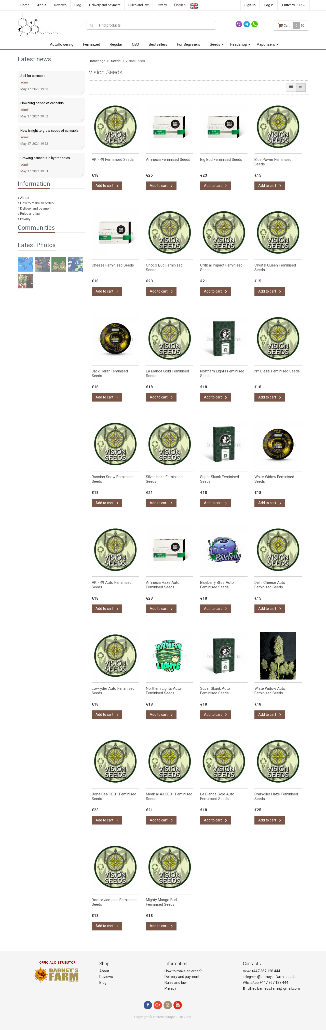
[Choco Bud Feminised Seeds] (169, 232)
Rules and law (138, 5)
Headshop (238, 44)
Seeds (215, 44)
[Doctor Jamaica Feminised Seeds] (115, 867)
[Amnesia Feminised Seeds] (169, 127)
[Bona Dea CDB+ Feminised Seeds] (115, 761)
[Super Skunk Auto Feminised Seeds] (224, 656)
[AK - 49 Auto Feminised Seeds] (115, 550)
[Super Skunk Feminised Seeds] (224, 444)
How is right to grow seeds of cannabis (49, 130)
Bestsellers (158, 44)
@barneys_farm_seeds (276, 977)
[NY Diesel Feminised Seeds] (278, 338)
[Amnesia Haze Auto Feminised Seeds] (169, 550)
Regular (116, 44)
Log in (269, 5)
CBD (135, 44)
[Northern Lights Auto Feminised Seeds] (169, 656)
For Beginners (188, 44)
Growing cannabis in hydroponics (45, 158)
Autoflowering (61, 44)
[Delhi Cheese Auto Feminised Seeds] (278, 550)
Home (24, 5)
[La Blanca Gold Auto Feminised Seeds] (224, 761)
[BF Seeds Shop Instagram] (168, 1005)
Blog (77, 5)
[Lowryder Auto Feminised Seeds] (115, 656)
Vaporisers (266, 44)
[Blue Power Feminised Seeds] (278, 127)
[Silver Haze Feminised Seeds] (169, 444)
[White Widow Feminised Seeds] (278, 444)
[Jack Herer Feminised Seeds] (115, 338)
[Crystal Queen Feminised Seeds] (278, 232)
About (41, 5)
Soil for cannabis (32, 76)
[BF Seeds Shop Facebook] (148, 1005)
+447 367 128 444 (265, 971)
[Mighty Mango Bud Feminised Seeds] (169, 867)
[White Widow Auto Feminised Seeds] (278, 656)
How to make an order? (37, 203)
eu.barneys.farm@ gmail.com (276, 988)
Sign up (250, 5)
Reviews (60, 5)
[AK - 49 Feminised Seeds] (115, 127)
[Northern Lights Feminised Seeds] (224, 338)
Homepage (97, 61)
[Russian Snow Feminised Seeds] (115, 444)
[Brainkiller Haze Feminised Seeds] (278, 761)
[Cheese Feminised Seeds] (115, 232)
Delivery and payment (104, 5)
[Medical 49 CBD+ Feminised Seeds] (169, 761)
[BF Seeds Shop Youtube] (177, 1005)
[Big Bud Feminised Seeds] (224, 127)
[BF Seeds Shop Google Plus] (158, 1005)
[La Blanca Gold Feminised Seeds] (169, 338)
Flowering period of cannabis (42, 103)
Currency (292, 5)
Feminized (91, 44)
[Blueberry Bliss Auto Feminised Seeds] (224, 550)
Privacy (162, 5)
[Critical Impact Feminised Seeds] (224, 232)
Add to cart (105, 186)
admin (25, 82)
